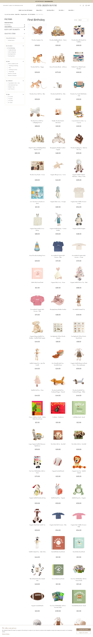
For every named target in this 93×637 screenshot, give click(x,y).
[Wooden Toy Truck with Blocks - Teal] (79, 85)
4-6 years (10, 100)
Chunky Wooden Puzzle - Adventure (58, 121)
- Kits (9, 67)
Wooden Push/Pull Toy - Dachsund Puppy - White (79, 391)
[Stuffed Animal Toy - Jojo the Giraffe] (37, 354)
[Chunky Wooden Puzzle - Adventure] (58, 111)
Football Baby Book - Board (79, 605)
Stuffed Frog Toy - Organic (79, 498)
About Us (11, 5)
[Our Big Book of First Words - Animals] (58, 327)
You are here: (7, 14)
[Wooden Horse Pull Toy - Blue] (37, 85)
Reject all (83, 632)
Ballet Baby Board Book (37, 282)
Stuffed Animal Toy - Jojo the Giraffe (37, 364)
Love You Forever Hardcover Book (37, 202)
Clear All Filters (8, 26)
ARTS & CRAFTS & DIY (13, 63)
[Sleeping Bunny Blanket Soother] (58, 300)
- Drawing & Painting (13, 65)
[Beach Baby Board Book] (79, 542)
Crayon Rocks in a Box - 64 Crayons (79, 121)
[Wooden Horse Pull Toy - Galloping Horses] (37, 111)
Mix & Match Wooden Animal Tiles (37, 579)
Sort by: (75, 20)
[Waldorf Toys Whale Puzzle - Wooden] (79, 58)
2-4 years (10, 96)
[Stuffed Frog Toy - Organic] (79, 489)
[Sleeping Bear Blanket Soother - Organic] (58, 138)
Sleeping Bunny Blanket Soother (58, 309)
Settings (5, 634)
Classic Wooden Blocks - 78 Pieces (58, 67)
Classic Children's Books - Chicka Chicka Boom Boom (37, 418)
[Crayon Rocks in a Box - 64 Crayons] (79, 111)
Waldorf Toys (11, 87)
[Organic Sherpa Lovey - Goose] (58, 165)
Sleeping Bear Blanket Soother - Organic (58, 148)
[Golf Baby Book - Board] (79, 408)
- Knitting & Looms (12, 69)
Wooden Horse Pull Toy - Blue (37, 94)
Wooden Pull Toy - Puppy (37, 67)
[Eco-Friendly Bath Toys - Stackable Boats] (58, 354)
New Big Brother (12, 54)
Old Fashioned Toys (12, 85)
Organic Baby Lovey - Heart (58, 282)
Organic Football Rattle (37, 605)
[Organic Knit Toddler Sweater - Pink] (79, 516)
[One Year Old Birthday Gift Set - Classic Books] (79, 569)
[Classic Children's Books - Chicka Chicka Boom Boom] (37, 408)
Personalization (19, 5)
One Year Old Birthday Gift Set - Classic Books (79, 579)
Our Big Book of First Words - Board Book (79, 337)
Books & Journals (12, 73)
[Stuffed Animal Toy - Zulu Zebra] (37, 542)
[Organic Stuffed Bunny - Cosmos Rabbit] (58, 219)
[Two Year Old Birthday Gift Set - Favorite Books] (58, 596)
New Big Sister (11, 56)
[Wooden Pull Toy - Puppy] (37, 58)
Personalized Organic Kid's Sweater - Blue (58, 256)
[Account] (83, 5)
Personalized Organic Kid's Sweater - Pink (37, 310)
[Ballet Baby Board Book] (37, 273)
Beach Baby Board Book (79, 551)
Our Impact (6, 5)
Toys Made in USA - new (14, 83)
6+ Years (10, 102)
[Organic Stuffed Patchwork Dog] (37, 489)
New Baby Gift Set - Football (79, 444)
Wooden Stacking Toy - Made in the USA (79, 148)
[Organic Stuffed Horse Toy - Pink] (79, 273)
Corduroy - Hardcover (58, 417)
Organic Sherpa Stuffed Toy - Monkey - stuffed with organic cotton (37, 338)
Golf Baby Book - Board (79, 417)
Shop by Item (9, 34)
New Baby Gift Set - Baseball (58, 444)
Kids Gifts (70, 10)
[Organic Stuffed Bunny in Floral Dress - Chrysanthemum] (79, 354)
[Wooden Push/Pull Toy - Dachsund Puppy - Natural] (58, 381)
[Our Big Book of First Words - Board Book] (79, 327)
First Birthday (7, 25)
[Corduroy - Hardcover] (58, 408)
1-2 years (10, 98)
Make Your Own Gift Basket (25, 10)
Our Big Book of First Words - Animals (58, 337)
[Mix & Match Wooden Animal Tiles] (37, 569)
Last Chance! (11, 89)
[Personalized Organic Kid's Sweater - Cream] (79, 246)
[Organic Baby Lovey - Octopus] (58, 192)
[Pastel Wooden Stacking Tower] (37, 246)
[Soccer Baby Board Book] (58, 569)
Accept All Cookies (83, 629)
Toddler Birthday (12, 50)
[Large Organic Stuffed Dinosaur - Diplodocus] (37, 435)
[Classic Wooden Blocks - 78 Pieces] (58, 58)
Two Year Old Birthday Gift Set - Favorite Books (58, 606)
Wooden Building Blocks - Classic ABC (58, 40)
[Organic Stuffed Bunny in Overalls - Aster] (58, 623)
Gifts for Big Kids (12, 52)
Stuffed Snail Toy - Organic (58, 498)
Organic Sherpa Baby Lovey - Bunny (37, 229)
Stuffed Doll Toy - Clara (37, 390)
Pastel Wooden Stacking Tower (37, 255)
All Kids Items (11, 40)
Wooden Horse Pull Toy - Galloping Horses (37, 121)
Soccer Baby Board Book (58, 578)
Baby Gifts (39, 10)
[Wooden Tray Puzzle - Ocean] (37, 165)
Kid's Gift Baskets (12, 30)
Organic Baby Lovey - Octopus (58, 201)
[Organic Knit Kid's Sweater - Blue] (58, 516)
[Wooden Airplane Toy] (37, 31)
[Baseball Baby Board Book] (58, 542)
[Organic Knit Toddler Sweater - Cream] (79, 192)
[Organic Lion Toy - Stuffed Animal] (79, 462)
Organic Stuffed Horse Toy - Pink (78, 282)
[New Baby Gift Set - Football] (79, 435)
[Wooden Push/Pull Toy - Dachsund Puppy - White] (79, 381)
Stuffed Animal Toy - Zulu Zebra (37, 551)
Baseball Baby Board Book (58, 551)
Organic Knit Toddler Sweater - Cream (79, 202)
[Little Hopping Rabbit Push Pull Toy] (79, 623)
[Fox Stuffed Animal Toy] (79, 300)
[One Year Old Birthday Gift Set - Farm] (37, 462)
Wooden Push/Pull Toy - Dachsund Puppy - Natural (58, 391)
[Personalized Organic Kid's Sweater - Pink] (37, 300)
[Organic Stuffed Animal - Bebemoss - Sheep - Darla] (79, 165)
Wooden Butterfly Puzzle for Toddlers (79, 40)
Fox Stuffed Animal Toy (79, 309)
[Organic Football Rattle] (37, 596)
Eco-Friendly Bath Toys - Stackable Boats (58, 364)
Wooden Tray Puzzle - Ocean (37, 174)
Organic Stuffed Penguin (79, 228)
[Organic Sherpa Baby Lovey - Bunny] (37, 219)
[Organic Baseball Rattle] (58, 462)
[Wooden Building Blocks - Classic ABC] (58, 31)
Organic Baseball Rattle (58, 471)
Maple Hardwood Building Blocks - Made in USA (37, 148)
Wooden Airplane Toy (37, 40)
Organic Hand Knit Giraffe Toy (37, 525)
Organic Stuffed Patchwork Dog (37, 498)
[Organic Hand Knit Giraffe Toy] (37, 516)
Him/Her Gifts (50, 10)
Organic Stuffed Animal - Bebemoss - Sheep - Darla (78, 175)
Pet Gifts (61, 10)
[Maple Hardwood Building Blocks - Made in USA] (37, 138)
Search (80, 5)
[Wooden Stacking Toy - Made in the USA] (79, 138)
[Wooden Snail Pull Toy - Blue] (58, 85)
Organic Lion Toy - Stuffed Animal (79, 471)
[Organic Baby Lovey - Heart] (58, 273)
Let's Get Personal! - (44, 1)
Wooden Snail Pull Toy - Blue (58, 94)
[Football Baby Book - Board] (79, 596)
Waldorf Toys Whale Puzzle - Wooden (78, 67)
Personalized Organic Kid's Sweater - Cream (79, 256)
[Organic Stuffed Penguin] (79, 219)
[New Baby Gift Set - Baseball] (58, 435)
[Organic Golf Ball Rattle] (37, 623)
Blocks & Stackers (12, 75)
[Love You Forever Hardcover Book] (37, 192)
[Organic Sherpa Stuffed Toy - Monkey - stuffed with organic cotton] (37, 327)
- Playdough (11, 71)
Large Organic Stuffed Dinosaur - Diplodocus (37, 445)
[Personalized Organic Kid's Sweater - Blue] (58, 246)
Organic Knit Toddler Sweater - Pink (79, 525)
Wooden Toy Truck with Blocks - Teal (78, 94)
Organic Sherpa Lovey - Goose (58, 174)
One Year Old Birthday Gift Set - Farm (37, 471)
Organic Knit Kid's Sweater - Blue (58, 525)
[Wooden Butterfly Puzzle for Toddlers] (79, 31)
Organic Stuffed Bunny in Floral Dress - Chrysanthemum (79, 364)
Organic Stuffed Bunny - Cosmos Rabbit (58, 229)
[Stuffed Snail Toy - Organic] (58, 489)
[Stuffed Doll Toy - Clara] (37, 381)
